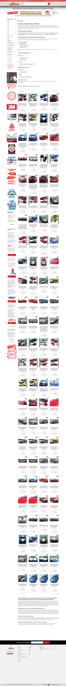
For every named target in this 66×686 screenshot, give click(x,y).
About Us (19, 648)
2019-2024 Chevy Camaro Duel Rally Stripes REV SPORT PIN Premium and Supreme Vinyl (43, 104)
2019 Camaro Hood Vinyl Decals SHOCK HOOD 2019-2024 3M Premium (43, 409)
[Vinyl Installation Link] (12, 127)
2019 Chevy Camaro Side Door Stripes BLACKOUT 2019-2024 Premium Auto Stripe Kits (54, 267)
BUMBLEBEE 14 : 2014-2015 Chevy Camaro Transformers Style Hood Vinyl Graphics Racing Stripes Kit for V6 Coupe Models (22, 370)
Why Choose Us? (20, 650)
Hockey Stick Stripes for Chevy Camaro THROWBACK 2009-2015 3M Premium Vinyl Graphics (43, 447)
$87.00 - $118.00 (9, 57)
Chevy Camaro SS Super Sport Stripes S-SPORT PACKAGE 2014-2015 (22, 185)
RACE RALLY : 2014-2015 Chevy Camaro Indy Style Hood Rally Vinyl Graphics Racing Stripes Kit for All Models (33, 349)
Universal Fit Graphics (10, 45)
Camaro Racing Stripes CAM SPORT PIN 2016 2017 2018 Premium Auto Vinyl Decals (44, 225)
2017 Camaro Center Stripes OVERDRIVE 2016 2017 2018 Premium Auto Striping (54, 545)
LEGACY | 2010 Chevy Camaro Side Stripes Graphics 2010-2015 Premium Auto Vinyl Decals (54, 369)
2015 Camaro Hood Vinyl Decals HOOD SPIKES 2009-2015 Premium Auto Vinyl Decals (22, 506)
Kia (7, 32)
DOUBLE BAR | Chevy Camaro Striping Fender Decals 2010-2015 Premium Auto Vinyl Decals (33, 369)
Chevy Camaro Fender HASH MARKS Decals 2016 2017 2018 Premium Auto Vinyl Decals (33, 327)
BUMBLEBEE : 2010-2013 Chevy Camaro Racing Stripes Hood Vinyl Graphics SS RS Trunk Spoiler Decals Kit (33, 104)
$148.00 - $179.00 (9, 60)
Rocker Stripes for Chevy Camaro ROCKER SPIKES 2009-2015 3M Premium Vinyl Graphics (33, 307)
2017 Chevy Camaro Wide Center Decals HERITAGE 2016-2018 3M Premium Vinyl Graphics (33, 585)
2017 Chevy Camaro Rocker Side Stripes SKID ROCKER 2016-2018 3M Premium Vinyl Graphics (54, 526)
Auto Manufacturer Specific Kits (10, 49)
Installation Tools (10, 51)
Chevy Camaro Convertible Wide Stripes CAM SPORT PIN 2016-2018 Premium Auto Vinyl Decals (43, 565)
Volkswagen (9, 40)
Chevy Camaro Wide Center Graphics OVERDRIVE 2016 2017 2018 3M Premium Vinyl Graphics (22, 428)
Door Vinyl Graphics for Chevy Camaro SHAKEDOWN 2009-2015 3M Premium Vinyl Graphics (33, 487)
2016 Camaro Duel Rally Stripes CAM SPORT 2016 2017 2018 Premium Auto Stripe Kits (22, 585)
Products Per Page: (53, 91)
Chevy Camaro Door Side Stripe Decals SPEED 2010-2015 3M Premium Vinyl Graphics (33, 467)
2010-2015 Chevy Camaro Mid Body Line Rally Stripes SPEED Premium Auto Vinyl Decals (22, 467)
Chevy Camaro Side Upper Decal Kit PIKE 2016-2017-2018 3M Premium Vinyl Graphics (22, 327)
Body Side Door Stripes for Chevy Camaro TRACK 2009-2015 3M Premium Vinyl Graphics (54, 428)
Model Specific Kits (10, 42)
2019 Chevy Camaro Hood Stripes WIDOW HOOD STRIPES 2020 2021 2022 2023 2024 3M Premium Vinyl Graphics (43, 185)
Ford (8, 24)
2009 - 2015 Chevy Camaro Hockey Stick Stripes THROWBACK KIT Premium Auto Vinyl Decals (22, 447)
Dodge (8, 22)
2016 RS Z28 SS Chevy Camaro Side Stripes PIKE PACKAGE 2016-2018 (33, 428)
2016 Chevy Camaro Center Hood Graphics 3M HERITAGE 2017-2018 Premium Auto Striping (44, 585)
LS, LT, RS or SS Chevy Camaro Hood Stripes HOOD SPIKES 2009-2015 (33, 506)
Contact (50, 0)
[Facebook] (53, 6)
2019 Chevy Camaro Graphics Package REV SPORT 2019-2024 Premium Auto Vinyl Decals (54, 247)
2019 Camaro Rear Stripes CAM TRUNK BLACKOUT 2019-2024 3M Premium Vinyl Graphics (33, 409)
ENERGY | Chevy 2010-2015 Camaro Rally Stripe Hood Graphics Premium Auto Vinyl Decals (44, 369)
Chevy (8, 20)
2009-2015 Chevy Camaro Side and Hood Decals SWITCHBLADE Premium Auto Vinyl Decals (54, 287)
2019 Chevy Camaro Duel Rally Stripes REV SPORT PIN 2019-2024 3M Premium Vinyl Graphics (22, 267)
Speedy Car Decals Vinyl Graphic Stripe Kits (10, 67)
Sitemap (19, 661)
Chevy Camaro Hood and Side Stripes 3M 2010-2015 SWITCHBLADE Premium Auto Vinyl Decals (22, 389)
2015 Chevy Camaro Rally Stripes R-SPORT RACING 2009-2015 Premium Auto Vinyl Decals (54, 144)
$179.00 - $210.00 (9, 62)
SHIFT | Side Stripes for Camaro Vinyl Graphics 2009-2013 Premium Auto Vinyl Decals (54, 467)
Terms (47, 0)
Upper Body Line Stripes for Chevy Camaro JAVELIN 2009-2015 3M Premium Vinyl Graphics (54, 307)
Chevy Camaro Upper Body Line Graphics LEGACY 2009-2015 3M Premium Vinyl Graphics (54, 487)
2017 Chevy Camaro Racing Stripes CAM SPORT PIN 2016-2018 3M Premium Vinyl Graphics (33, 267)
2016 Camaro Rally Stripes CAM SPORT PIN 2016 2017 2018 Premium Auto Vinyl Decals (54, 207)
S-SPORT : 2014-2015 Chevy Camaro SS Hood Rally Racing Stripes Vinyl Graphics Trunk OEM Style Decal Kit (54, 349)
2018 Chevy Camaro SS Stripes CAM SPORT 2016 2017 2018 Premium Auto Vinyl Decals (22, 349)
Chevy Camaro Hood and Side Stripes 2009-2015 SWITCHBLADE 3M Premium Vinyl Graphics (54, 447)
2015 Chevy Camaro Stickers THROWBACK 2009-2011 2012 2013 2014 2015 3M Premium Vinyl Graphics (33, 447)
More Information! (12, 224)
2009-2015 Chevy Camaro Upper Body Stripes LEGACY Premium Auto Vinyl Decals (23, 165)
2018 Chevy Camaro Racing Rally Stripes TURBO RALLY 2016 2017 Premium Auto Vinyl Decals (22, 546)
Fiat (8, 27)
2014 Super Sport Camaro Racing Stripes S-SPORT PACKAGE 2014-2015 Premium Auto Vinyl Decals (43, 267)
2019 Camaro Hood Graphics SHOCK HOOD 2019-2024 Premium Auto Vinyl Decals (23, 207)
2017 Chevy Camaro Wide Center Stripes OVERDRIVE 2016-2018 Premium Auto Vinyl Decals (43, 546)
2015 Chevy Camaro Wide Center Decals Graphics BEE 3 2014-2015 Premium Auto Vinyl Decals (22, 526)
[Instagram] (58, 6)
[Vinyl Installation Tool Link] (12, 80)
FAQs (45, 0)
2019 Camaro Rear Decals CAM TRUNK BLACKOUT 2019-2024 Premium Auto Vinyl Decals (54, 185)
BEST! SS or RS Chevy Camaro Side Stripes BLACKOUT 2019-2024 (22, 409)
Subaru (8, 37)
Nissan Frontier (9, 35)
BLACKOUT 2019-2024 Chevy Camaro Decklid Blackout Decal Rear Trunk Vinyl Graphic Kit (33, 207)
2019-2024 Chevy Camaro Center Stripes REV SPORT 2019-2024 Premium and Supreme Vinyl (54, 165)
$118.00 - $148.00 (9, 59)
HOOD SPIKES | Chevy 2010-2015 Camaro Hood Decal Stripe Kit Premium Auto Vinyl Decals (22, 247)
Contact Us (19, 659)
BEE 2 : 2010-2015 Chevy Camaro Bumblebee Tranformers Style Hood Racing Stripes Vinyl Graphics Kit (54, 225)
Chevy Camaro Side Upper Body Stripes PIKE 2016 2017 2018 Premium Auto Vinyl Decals (33, 165)
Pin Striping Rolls (10, 47)
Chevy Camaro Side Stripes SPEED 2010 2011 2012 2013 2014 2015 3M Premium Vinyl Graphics (44, 467)
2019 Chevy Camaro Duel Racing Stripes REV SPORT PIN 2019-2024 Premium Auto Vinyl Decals (33, 144)
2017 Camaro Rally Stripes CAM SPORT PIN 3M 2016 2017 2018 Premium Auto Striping (54, 327)
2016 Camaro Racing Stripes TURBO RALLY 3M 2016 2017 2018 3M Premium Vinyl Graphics (33, 225)
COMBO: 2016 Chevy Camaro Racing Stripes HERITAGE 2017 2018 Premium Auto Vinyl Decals (54, 585)
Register (54, 4)
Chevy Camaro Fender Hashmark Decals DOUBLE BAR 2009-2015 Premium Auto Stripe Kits (54, 506)
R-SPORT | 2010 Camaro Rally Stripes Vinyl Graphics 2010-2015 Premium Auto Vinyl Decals (33, 124)
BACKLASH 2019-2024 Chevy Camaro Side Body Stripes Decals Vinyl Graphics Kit (44, 207)
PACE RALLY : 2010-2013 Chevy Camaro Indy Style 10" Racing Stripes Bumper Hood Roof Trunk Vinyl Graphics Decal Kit (54, 124)
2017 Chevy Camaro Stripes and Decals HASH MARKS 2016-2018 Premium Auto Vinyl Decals (22, 565)
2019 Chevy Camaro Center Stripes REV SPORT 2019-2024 (54, 389)
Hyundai (8, 30)
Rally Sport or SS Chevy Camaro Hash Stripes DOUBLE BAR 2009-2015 (43, 506)
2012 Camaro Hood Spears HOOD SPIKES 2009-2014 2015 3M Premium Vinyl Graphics (54, 409)
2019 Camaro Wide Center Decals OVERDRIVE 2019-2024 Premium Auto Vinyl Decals (54, 104)
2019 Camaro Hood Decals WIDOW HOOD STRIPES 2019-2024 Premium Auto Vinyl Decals (22, 287)
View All (8, 69)
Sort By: (19, 91)
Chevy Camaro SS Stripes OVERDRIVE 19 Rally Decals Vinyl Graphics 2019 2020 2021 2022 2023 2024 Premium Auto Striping (33, 288)
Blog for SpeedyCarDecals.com (22, 656)
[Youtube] (57, 6)
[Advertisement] (33, 634)
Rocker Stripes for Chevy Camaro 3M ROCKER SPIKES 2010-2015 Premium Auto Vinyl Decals (43, 247)
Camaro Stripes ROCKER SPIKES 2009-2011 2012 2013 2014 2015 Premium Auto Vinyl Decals (22, 307)
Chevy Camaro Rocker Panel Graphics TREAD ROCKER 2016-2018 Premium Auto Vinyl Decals (33, 526)
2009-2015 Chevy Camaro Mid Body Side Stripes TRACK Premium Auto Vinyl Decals (44, 428)
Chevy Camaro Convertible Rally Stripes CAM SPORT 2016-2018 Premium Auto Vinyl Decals (54, 565)
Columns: (40, 91)
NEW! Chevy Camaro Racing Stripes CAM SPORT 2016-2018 (43, 286)
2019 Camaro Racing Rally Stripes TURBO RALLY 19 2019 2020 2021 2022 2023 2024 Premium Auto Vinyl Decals (44, 389)
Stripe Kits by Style (10, 43)
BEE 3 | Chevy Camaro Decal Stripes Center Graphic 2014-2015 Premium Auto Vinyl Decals (44, 349)
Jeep (8, 25)
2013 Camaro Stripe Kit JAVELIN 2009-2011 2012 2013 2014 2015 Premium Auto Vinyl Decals (43, 307)
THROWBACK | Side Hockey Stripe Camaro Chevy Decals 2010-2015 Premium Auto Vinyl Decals (33, 389)
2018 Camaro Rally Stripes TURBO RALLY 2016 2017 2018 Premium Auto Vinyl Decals (44, 124)
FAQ (18, 651)
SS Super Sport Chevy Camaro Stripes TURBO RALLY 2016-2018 (33, 545)
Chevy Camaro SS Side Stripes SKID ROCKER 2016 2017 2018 (43, 525)
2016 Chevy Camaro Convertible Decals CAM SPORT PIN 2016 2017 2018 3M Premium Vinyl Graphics (33, 565)
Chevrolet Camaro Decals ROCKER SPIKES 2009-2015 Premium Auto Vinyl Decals (44, 487)
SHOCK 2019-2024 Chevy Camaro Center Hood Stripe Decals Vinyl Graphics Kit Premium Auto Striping (22, 124)
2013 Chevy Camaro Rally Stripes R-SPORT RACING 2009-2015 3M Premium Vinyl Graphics (44, 144)
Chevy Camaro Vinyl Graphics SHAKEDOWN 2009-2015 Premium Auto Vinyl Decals (22, 487)
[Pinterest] (55, 6)
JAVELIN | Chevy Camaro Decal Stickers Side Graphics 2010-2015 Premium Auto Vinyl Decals (33, 247)
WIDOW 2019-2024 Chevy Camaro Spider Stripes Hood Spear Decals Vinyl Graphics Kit (22, 104)
